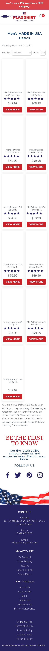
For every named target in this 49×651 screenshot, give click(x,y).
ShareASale (24, 574)
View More (13, 109)
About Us (24, 587)
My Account (24, 557)
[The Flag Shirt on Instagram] (40, 477)
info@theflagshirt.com (24, 543)
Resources (24, 600)
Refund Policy (24, 639)
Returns (24, 566)
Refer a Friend (24, 570)
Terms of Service (24, 626)
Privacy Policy (24, 630)
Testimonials (24, 604)
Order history (24, 561)
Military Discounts (24, 609)
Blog (24, 596)
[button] (12, 98)
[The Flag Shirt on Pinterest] (29, 477)
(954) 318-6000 (25, 533)
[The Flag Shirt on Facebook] (7, 477)
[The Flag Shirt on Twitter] (18, 477)
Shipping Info (24, 622)
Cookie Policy (24, 635)
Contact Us (24, 592)
